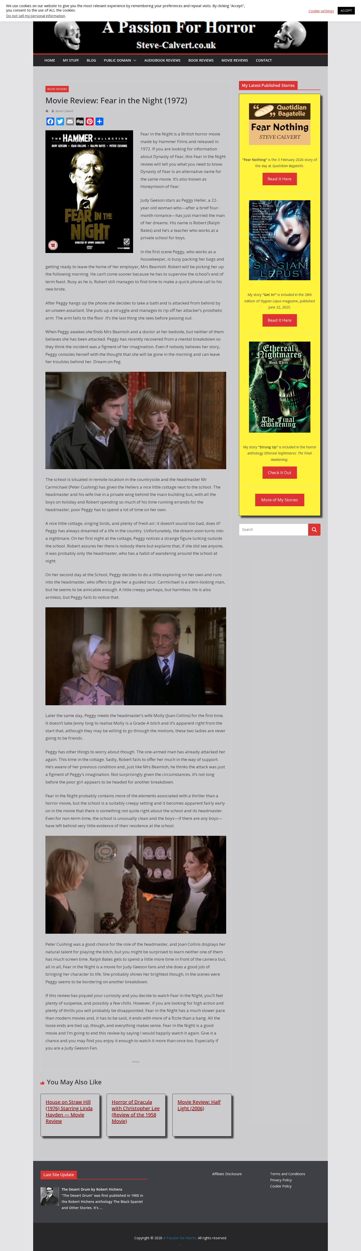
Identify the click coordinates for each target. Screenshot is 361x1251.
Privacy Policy (281, 1180)
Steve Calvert (64, 111)
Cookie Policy (281, 1186)
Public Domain (117, 60)
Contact (264, 60)
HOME (49, 60)
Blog (91, 60)
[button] (134, 60)
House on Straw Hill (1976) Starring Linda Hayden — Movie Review (69, 1111)
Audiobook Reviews (162, 60)
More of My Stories (279, 500)
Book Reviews (201, 60)
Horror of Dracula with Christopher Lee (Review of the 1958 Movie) (136, 1111)
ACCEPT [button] (346, 10)
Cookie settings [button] (321, 11)
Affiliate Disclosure (227, 1173)
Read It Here (280, 179)
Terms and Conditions (287, 1173)
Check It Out (279, 472)
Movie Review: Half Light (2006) (199, 1105)
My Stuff (71, 60)
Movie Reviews (235, 60)
